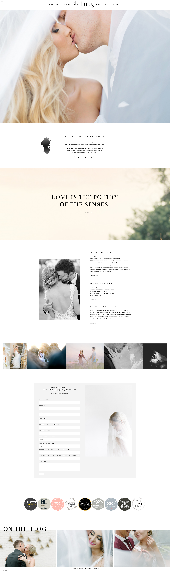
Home (51, 4)
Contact (115, 4)
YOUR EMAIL (43, 418)
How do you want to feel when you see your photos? (59, 455)
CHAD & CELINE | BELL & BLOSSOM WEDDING (141, 546)
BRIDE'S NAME (44, 399)
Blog (107, 4)
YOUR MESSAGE (44, 461)
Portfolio (68, 4)
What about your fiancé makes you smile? (55, 449)
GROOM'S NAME (44, 405)
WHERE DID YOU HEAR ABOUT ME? (50, 443)
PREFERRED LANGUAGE (47, 437)
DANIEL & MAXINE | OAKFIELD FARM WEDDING (84, 546)
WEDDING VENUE (45, 430)
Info (100, 4)
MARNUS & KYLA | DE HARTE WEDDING (28, 546)
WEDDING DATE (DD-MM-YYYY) (49, 424)
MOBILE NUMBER (45, 412)
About (58, 4)
